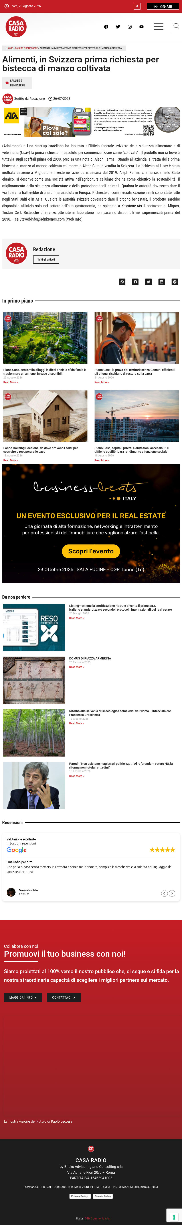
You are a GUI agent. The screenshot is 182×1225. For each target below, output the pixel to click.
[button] (122, 282)
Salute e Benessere (26, 48)
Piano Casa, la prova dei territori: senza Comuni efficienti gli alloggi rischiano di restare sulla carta (135, 371)
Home (10, 48)
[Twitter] (118, 26)
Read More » (10, 382)
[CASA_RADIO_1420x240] (91, 135)
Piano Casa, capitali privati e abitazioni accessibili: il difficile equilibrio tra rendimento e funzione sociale (132, 450)
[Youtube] (141, 26)
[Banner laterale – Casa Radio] (91, 582)
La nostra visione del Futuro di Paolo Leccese (38, 1121)
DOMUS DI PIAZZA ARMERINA (90, 658)
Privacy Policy (80, 1196)
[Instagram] (129, 26)
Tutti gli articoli (46, 259)
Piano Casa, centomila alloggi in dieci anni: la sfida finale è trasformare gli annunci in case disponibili (44, 371)
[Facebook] (106, 26)
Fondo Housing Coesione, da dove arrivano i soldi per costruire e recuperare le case (40, 450)
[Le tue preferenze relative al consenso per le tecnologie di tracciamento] (174, 1217)
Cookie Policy (103, 1196)
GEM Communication (98, 1218)
